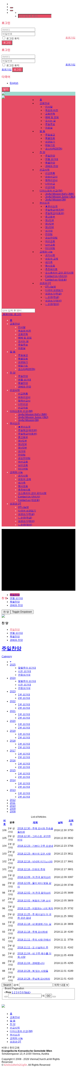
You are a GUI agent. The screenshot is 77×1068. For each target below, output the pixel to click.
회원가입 (70, 37)
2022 (13, 701)
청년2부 (49, 223)
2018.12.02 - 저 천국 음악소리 (34, 892)
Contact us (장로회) (56, 279)
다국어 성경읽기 (54, 290)
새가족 (49, 262)
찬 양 (42, 152)
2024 (13, 678)
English (14, 83)
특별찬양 (50, 162)
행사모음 (50, 265)
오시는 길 (50, 120)
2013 (13, 790)
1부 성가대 (24, 694)
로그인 (17, 314)
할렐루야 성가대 (27, 667)
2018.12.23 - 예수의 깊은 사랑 (34, 853)
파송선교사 (51, 176)
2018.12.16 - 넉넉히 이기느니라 (35, 861)
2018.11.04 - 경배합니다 (31, 963)
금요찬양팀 (51, 237)
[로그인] (11, 7)
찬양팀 (49, 234)
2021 (13, 711)
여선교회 (50, 241)
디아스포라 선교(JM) (51, 190)
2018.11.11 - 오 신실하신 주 (32, 947)
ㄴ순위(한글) (52, 297)
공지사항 (50, 255)
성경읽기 (50, 141)
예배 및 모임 (52, 117)
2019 (13, 730)
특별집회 (50, 138)
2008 (13, 811)
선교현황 (50, 173)
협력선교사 (51, 180)
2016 (13, 760)
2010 (13, 805)
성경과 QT (45, 283)
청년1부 (49, 220)
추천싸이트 (51, 269)
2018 (13, 740)
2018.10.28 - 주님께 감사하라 (33, 978)
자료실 (49, 127)
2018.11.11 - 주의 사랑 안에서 (34, 939)
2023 (13, 691)
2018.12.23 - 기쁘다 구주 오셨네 (35, 845)
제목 (35, 822)
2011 (12, 802)
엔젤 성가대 (51, 159)
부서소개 (44, 202)
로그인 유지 (12, 38)
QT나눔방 (50, 286)
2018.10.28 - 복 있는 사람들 (32, 970)
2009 (13, 808)
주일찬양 (50, 155)
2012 (13, 800)
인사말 (49, 106)
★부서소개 (51, 206)
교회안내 (44, 103)
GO (48, 995)
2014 (13, 780)
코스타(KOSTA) (53, 148)
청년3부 (49, 227)
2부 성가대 (24, 698)
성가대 (49, 230)
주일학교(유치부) (54, 209)
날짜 (60, 822)
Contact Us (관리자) (56, 276)
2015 (13, 770)
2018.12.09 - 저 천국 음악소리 (34, 877)
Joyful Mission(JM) (55, 199)
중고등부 (50, 216)
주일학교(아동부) (54, 213)
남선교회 (50, 244)
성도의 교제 (51, 258)
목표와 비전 (51, 110)
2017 (13, 750)
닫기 (5, 89)
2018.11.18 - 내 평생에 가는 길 (34, 924)
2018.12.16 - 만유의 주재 (31, 869)
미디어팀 (50, 248)
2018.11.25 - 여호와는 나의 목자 (35, 908)
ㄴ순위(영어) (52, 304)
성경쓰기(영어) (53, 300)
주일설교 (50, 134)
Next (27, 992)
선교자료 (50, 187)
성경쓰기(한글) (53, 293)
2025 (13, 664)
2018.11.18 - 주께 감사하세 (32, 931)
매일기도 (50, 145)
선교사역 (44, 169)
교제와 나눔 (46, 251)
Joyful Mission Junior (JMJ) (60, 196)
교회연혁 (50, 113)
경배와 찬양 (51, 166)
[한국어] (11, 10)
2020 (13, 721)
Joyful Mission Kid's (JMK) (59, 193)
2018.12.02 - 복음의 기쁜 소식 (34, 900)
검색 (16, 984)
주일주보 (50, 124)
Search (7, 984)
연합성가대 (24, 674)
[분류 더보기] (10, 661)
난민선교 (50, 183)
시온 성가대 (24, 671)
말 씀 (42, 131)
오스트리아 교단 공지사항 (59, 272)
